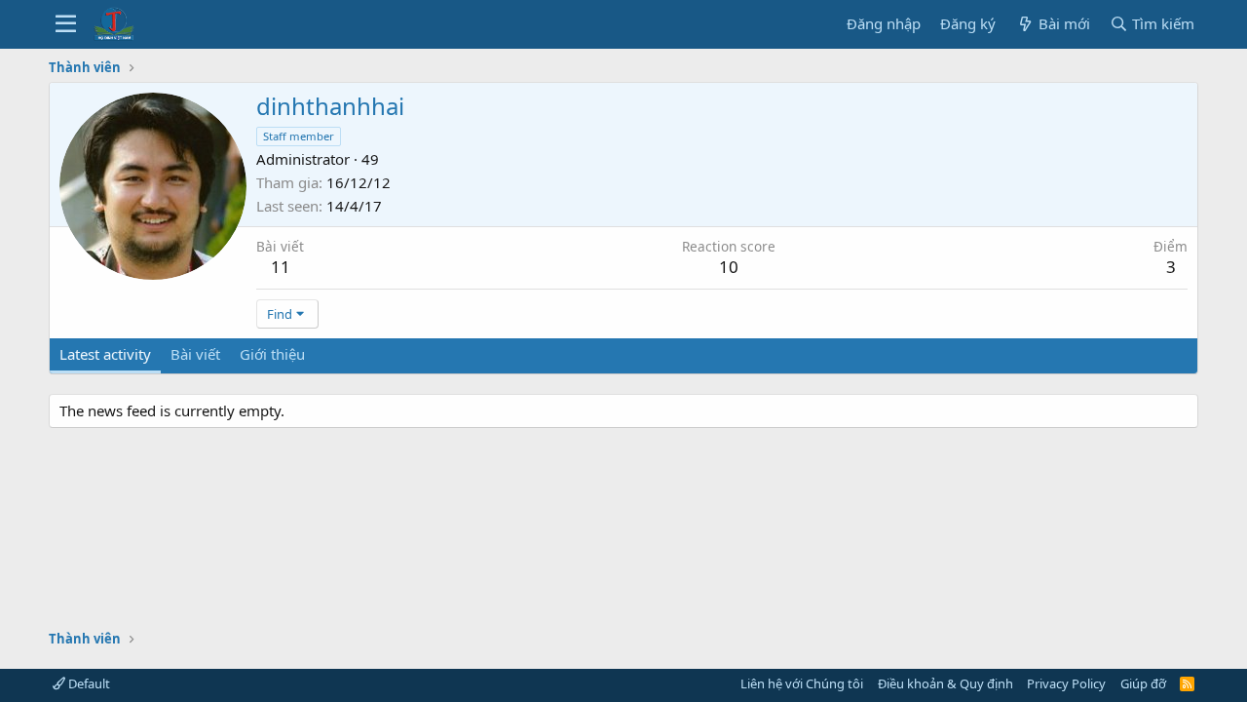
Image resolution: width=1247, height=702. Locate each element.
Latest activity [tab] (105, 354)
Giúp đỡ (1143, 683)
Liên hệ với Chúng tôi (801, 683)
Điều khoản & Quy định (945, 683)
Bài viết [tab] (195, 354)
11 (280, 266)
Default (87, 683)
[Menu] (66, 24)
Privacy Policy (1066, 683)
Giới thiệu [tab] (272, 354)
